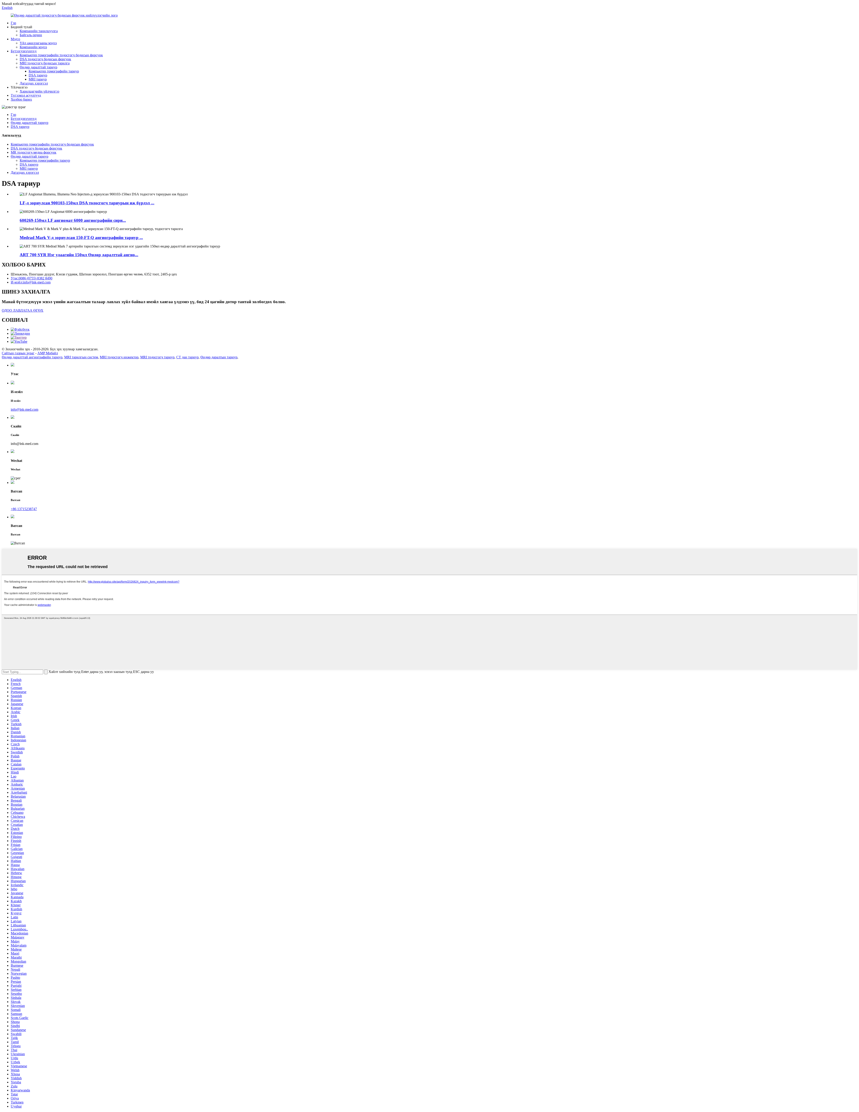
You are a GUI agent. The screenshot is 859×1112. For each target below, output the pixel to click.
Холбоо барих (21, 99)
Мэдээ (15, 39)
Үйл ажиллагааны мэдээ (38, 43)
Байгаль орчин (31, 35)
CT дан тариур (187, 357)
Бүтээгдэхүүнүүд (23, 51)
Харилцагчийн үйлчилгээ (39, 91)
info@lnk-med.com (24, 409)
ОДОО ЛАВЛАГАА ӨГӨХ (22, 310)
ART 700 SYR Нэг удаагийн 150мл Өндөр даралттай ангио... (79, 254)
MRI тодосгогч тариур (157, 357)
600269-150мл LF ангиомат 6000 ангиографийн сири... (73, 220)
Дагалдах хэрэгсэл (34, 83)
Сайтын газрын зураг (18, 353)
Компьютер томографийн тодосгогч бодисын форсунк (61, 55)
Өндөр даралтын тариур (218, 357)
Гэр (13, 23)
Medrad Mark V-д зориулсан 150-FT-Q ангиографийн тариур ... (81, 237)
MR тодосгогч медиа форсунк (33, 152)
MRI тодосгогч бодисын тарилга (45, 63)
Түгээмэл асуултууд (26, 95)
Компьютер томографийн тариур (54, 71)
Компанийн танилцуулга (39, 31)
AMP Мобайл (47, 353)
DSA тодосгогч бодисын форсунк (45, 59)
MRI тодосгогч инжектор (119, 357)
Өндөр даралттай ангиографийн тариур (32, 357)
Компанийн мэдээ (33, 47)
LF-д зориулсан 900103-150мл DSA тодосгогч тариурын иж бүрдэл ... (87, 203)
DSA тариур (38, 75)
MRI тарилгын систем (81, 357)
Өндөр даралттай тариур (38, 67)
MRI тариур (38, 79)
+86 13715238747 (24, 509)
